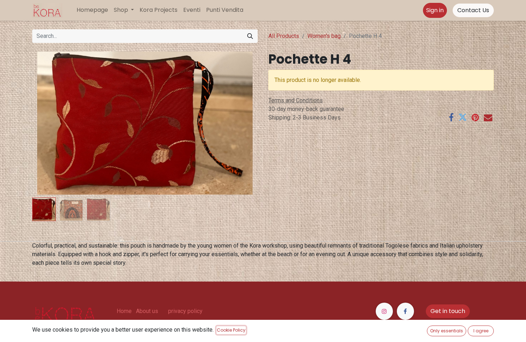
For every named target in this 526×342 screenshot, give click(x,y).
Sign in (435, 10)
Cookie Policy (231, 330)
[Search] (250, 36)
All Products (283, 36)
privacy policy (185, 311)
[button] (49, 123)
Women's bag (324, 36)
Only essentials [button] (446, 331)
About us (147, 311)
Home (124, 311)
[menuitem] (92, 10)
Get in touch (447, 311)
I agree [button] (480, 331)
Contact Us (473, 10)
